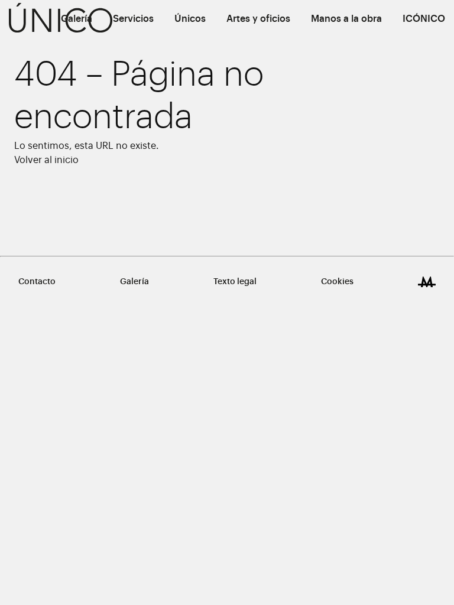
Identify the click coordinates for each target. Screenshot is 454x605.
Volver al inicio (46, 160)
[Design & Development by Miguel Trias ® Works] (427, 282)
